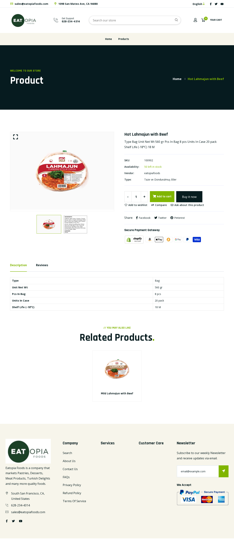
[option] (62, 171)
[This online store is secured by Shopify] (134, 239)
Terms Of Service (74, 501)
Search (67, 453)
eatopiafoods (152, 173)
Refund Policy (72, 493)
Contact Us (70, 469)
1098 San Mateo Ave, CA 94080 (78, 3)
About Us (69, 461)
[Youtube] (222, 4)
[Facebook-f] (211, 4)
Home (108, 39)
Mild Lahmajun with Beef (117, 393)
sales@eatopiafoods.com (31, 3)
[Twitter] (216, 4)
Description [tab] (18, 265)
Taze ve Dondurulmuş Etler (160, 179)
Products (123, 39)
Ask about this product (189, 205)
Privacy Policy (72, 485)
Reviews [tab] (42, 265)
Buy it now (189, 197)
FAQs (66, 477)
